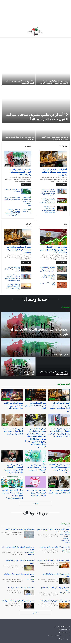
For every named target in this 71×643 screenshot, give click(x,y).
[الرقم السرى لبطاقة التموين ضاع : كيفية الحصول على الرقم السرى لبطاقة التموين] (62, 269)
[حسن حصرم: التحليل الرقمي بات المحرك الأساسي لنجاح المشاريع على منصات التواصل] (53, 76)
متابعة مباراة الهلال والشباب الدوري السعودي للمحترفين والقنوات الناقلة (20, 172)
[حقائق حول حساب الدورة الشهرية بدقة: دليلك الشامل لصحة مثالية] (19, 76)
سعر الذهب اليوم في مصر (61, 626)
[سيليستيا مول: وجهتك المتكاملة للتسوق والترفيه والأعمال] (62, 277)
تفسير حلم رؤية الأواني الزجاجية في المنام (20, 529)
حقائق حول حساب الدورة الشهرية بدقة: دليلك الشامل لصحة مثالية (36, 492)
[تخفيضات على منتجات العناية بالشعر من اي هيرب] (35, 325)
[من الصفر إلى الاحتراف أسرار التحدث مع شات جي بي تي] (19, 132)
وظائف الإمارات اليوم (62, 638)
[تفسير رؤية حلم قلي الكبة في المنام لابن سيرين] (64, 565)
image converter (63, 629)
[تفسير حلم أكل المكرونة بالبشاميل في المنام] (64, 605)
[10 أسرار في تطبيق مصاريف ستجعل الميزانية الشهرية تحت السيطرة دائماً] (36, 104)
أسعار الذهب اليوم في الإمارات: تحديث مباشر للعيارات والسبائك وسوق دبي (54, 172)
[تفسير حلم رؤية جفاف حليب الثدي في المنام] (64, 552)
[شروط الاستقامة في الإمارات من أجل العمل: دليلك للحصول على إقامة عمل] (26, 286)
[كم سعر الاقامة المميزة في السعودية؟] (26, 191)
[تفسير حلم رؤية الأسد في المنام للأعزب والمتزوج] (64, 581)
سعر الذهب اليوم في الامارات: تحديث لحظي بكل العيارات (12, 269)
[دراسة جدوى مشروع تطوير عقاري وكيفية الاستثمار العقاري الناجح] (53, 132)
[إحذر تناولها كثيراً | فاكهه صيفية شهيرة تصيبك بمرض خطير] (18, 366)
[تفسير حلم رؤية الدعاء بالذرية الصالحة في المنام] (29, 605)
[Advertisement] (37, 13)
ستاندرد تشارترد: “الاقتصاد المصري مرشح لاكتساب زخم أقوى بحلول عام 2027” (47, 200)
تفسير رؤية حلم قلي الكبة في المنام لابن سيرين (53, 560)
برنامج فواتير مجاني (63, 632)
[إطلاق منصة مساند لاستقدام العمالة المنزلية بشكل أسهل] (26, 201)
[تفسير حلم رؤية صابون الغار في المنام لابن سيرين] (65, 594)
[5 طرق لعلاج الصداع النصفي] (35, 347)
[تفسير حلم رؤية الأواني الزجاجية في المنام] (29, 534)
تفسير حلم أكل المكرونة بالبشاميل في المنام (54, 601)
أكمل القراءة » (61, 184)
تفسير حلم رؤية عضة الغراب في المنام (21, 587)
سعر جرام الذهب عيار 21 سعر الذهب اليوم (57, 635)
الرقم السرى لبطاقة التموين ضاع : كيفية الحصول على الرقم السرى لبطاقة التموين (47, 269)
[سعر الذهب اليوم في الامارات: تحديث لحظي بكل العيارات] (26, 269)
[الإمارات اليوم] (35, 31)
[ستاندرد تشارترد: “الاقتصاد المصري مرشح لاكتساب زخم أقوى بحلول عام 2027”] (62, 200)
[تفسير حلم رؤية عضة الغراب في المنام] (29, 592)
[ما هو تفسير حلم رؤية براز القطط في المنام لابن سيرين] (29, 554)
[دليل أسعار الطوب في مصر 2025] (62, 285)
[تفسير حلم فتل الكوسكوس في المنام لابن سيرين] (29, 567)
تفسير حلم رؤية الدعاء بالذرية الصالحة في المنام (18, 601)
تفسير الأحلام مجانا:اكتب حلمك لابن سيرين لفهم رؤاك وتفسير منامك (13, 405)
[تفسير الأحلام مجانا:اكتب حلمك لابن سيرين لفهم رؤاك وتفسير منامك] (64, 538)
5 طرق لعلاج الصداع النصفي (59, 354)
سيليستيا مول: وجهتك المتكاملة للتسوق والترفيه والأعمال (48, 276)
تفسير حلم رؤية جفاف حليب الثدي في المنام (55, 547)
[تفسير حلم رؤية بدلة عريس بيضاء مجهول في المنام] (29, 581)
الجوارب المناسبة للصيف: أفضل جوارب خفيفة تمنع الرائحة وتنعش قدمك (13, 431)
